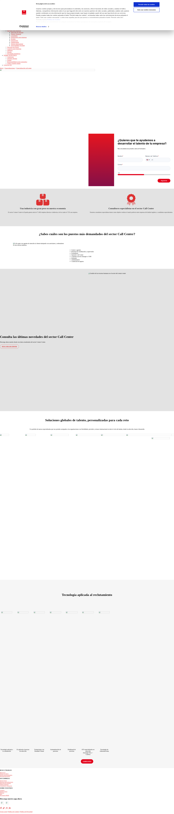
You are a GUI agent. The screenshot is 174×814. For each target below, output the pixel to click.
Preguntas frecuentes (5, 776)
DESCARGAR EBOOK (9, 346)
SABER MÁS (87, 761)
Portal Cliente (3, 780)
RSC (1, 794)
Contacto (2, 790)
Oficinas (2, 793)
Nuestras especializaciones (6, 782)
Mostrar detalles (41, 26)
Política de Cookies (53, 19)
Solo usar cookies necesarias (146, 10)
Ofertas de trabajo (4, 773)
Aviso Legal (3, 811)
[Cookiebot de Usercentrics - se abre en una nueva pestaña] (24, 26)
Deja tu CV (2, 772)
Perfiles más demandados (6, 775)
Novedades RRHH (4, 795)
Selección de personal (5, 783)
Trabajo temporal (4, 784)
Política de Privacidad (26, 811)
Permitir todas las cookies (146, 4)
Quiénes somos (3, 791)
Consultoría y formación (6, 786)
